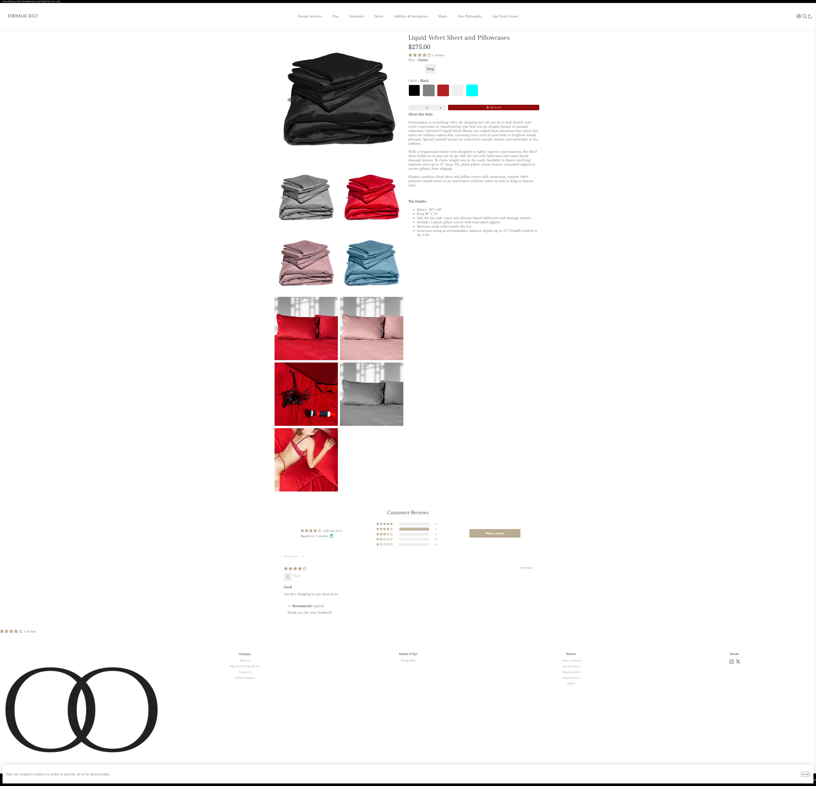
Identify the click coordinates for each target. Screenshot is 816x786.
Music (442, 16)
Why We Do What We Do (245, 666)
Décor (379, 16)
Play (336, 16)
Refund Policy (571, 677)
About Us (244, 660)
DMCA (571, 683)
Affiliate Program (245, 677)
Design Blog (408, 660)
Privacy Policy (571, 666)
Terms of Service (571, 660)
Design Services (310, 16)
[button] (420, 55)
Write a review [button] (494, 533)
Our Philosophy (470, 16)
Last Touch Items (505, 16)
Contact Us (244, 672)
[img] (295, 568)
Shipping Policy (571, 672)
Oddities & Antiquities (411, 16)
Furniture (356, 16)
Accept (805, 774)
